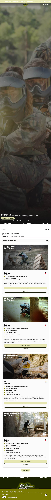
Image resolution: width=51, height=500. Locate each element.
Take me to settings (12, 497)
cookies (6, 494)
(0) (48, 4)
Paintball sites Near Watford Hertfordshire (20, 220)
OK (4, 497)
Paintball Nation (5, 220)
